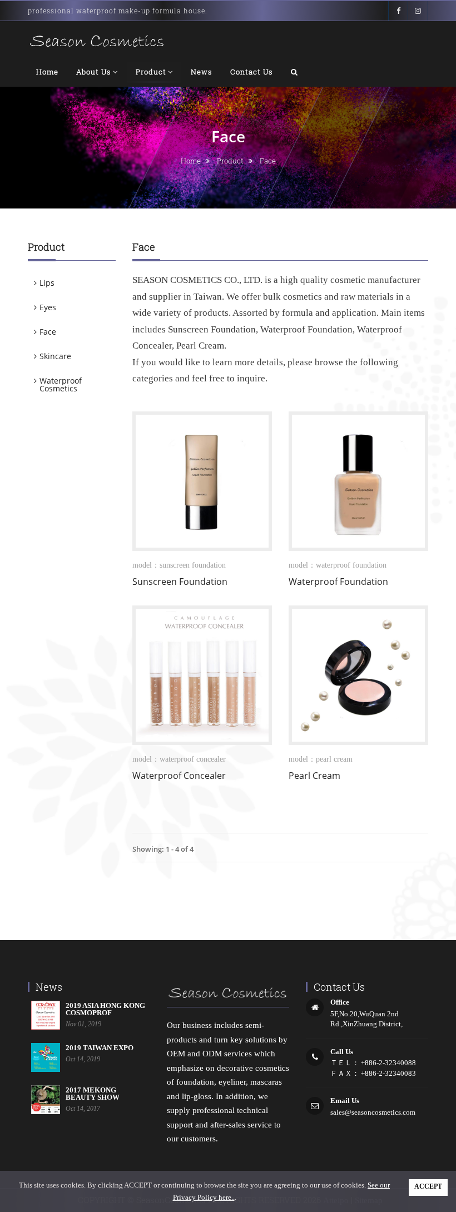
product (230, 160)
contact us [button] (251, 72)
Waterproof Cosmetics (60, 384)
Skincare (55, 356)
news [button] (201, 72)
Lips (46, 282)
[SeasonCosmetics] (97, 41)
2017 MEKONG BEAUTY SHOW (93, 1093)
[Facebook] (398, 11)
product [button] (151, 72)
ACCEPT (428, 1186)
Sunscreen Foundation (179, 581)
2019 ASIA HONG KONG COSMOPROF (105, 1009)
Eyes (47, 307)
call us (341, 1051)
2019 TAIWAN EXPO (99, 1048)
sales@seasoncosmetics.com (372, 1112)
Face (47, 331)
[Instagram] (418, 11)
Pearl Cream (314, 775)
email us (344, 1100)
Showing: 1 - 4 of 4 (163, 849)
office (339, 1002)
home (191, 160)
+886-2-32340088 (387, 1063)
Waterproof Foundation (338, 581)
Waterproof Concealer (179, 775)
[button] (294, 72)
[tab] (72, 283)
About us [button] (93, 72)
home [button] (47, 72)
